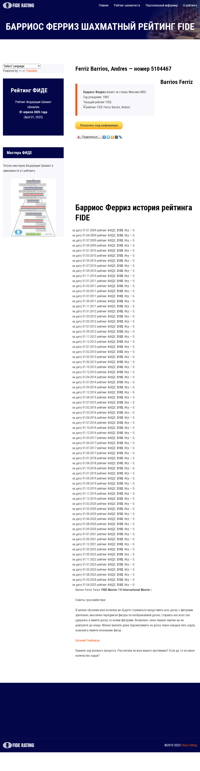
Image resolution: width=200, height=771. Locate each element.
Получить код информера (99, 125)
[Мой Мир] (116, 136)
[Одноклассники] (112, 136)
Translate (31, 71)
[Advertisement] (136, 170)
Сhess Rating (189, 745)
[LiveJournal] (121, 136)
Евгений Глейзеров (87, 640)
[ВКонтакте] (104, 136)
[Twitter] (108, 136)
